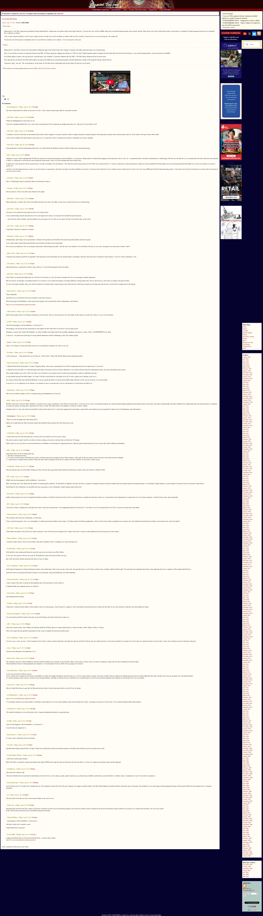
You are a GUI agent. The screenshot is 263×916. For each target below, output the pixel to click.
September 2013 (247, 660)
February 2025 (247, 392)
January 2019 (247, 535)
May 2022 (246, 457)
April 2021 (246, 482)
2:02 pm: (37, 614)
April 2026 (246, 365)
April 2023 (246, 435)
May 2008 (246, 785)
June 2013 (246, 666)
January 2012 (247, 699)
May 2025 (246, 386)
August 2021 (246, 474)
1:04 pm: (31, 198)
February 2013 (247, 674)
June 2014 (246, 643)
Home (244, 327)
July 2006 (246, 828)
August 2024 (246, 404)
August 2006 (246, 826)
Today (8, 26)
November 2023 (247, 422)
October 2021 (247, 470)
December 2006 (247, 819)
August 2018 (246, 545)
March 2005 (246, 846)
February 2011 (247, 721)
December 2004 (247, 852)
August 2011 (246, 709)
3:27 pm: (34, 735)
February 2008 (247, 791)
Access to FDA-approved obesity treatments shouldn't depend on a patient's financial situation (240, 17)
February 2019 (247, 533)
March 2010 (246, 742)
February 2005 (247, 848)
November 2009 (247, 750)
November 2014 (247, 633)
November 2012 (247, 680)
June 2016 (246, 596)
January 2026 (247, 371)
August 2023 (246, 427)
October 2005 (247, 867)
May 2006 (246, 832)
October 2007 (247, 799)
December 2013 (247, 654)
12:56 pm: (31, 117)
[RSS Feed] (259, 35)
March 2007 (246, 813)
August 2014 (246, 639)
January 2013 (247, 676)
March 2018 (246, 555)
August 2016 (246, 592)
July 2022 (246, 453)
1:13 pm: (30, 274)
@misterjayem (11, 416)
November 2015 (247, 609)
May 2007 (246, 809)
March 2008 (246, 789)
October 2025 (247, 377)
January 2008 (247, 793)
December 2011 (247, 701)
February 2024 (247, 416)
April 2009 (246, 764)
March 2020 (246, 508)
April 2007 (246, 811)
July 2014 (246, 641)
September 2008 (247, 778)
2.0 (247, 888)
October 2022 (247, 447)
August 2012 (246, 686)
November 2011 (247, 703)
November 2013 (247, 656)
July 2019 (246, 523)
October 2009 (247, 752)
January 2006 (247, 840)
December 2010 (247, 725)
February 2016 (247, 603)
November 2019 (247, 515)
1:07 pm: (31, 209)
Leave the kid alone (9, 19)
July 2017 (246, 570)
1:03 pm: (30, 188)
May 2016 (246, 598)
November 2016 (247, 586)
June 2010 (246, 736)
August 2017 (246, 568)
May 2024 (246, 410)
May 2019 (246, 527)
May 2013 (246, 668)
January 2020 (247, 512)
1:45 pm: (26, 504)
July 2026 (246, 359)
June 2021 (246, 478)
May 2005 (246, 876)
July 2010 (246, 735)
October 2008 (247, 776)
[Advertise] (231, 34)
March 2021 (246, 484)
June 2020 (246, 502)
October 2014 (247, 635)
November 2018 (247, 539)
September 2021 (247, 472)
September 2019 (247, 519)
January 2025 (247, 394)
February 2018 (247, 557)
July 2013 (246, 664)
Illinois (245, 329)
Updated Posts (247, 346)
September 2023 (247, 425)
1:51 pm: (30, 528)
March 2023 (246, 437)
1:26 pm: (36, 363)
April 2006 (246, 834)
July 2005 (246, 872)
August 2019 (246, 521)
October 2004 (247, 856)
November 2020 (247, 492)
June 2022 (246, 455)
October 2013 (247, 658)
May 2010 (246, 738)
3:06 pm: (35, 695)
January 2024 (247, 418)
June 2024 (246, 408)
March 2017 (246, 578)
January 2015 (247, 629)
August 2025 (246, 381)
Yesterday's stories (229, 27)
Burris (245, 340)
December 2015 (247, 607)
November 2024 (247, 398)
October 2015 (247, 611)
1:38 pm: (27, 450)
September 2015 (247, 613)
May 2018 (246, 551)
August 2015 (246, 615)
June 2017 (246, 572)
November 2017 (247, 562)
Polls (244, 348)
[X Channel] (249, 35)
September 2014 (247, 637)
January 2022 (247, 465)
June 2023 (246, 431)
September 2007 (247, 801)
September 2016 (247, 590)
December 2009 (247, 748)
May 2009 (246, 762)
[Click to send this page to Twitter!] (8, 99)
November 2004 (247, 854)
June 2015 (246, 619)
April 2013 (246, 670)
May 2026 (246, 363)
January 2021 (247, 488)
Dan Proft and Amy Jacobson (47, 68)
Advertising (246, 344)
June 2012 (246, 690)
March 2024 (246, 414)
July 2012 (246, 688)
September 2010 (247, 731)
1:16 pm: (33, 311)
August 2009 (246, 756)
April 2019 (246, 529)
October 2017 (247, 564)
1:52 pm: (34, 538)
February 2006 (247, 838)
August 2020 (246, 498)
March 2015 (246, 625)
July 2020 (246, 500)
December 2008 (247, 772)
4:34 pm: (34, 817)
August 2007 (246, 803)
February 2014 (247, 650)
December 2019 (247, 514)
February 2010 (247, 744)
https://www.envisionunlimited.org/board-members (21, 305)
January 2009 (247, 770)
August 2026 (246, 357)
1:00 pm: (27, 155)
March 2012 (246, 695)
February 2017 (247, 580)
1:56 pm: (31, 593)
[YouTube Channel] (245, 35)
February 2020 (247, 510)
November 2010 (247, 727)
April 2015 (246, 623)
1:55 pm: (35, 566)
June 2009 (246, 760)
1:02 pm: (30, 178)
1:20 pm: (29, 322)
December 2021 (247, 467)
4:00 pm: (36, 783)
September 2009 (247, 754)
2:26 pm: (32, 658)
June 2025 (246, 384)
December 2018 (247, 537)
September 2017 (247, 566)
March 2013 (246, 672)
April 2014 (246, 647)
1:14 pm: (33, 291)
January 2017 (247, 582)
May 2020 (246, 504)
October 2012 (247, 682)
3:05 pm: (32, 685)
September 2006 (247, 825)
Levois (9, 342)
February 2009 (247, 768)
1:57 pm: (29, 603)
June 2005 (246, 874)
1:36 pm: (31, 433)
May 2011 (246, 715)
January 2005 (247, 850)
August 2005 (246, 870)
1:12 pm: (32, 264)
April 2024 (246, 412)
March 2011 (246, 719)
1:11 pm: (32, 253)
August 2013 (246, 662)
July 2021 (246, 476)
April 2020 (246, 506)
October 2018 (247, 541)
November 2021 (247, 469)
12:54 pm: (35, 107)
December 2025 (247, 373)
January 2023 (247, 441)
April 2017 (246, 576)
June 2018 (246, 549)
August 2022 (246, 451)
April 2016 (246, 600)
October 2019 (247, 517)
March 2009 (246, 766)
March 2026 (246, 367)
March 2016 (246, 602)
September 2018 (247, 543)
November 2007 (247, 797)
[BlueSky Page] (254, 35)
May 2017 (246, 574)
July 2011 (246, 711)
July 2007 (246, 805)
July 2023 (246, 429)
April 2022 (246, 459)
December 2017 (247, 560)
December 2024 (247, 396)
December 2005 (247, 842)
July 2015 (246, 617)
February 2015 (247, 627)
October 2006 (247, 823)
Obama (245, 335)
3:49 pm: (39, 755)
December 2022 (247, 443)
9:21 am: (33, 834)
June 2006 (246, 830)
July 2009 (246, 758)
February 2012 (247, 697)
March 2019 (246, 531)
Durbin (245, 339)
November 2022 (247, 445)
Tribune (5, 45)
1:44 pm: (31, 494)
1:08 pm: (31, 226)
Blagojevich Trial (248, 342)
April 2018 (246, 553)
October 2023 (247, 424)
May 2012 (246, 692)
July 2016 (246, 594)
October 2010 (247, 729)
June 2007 (246, 807)
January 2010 (247, 746)
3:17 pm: (29, 721)
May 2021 (246, 480)
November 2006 (247, 821)
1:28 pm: (32, 390)
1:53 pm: (32, 549)
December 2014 (247, 631)
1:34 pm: (33, 416)
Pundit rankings (247, 333)
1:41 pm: (26, 477)
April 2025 (246, 388)
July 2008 (246, 781)
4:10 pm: (26, 795)
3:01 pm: (34, 670)
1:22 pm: (28, 342)
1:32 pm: (27, 400)
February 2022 (247, 463)
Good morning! (228, 13)
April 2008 (246, 787)
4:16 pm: (31, 805)
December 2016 (247, 584)
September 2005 (247, 868)
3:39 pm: (30, 745)
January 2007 (247, 817)
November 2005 (247, 865)
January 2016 (247, 605)
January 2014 (247, 652)
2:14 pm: (28, 648)
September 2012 (247, 684)
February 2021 (247, 486)
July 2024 (246, 406)
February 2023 (247, 439)
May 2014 (246, 645)
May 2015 (246, 621)
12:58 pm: (31, 145)
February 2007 (247, 815)
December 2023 (247, 420)
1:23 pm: (30, 352)
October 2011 (247, 705)
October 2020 (247, 494)
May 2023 (246, 433)
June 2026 (246, 361)
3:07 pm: (33, 709)
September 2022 (247, 449)
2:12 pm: (35, 638)
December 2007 (247, 795)
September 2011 (247, 707)
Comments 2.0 (248, 890)
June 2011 (246, 713)
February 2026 (247, 369)
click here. (60, 13)
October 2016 (247, 588)
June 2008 (246, 783)
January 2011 (247, 723)
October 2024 (247, 400)
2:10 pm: (27, 624)
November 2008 (247, 774)
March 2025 (246, 390)
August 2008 (246, 780)
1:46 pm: (34, 514)
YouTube (245, 331)
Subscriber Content (248, 337)
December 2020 (247, 490)
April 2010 (246, 740)
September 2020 (247, 496)
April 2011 (246, 717)
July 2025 (246, 382)
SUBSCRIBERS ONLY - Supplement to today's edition (241, 20)
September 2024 (247, 402)
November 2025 (247, 375)
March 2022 (246, 461)
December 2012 (247, 678)
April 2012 (246, 693)
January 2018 (247, 559)
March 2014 (246, 648)
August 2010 (246, 733)
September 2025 (247, 379)
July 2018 (246, 547)
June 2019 (246, 525)
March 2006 (246, 836)
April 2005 (246, 844)
